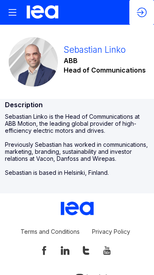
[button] (12, 12)
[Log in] (141, 12)
